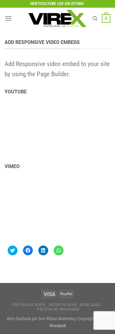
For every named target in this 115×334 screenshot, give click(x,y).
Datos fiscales (63, 305)
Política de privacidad (58, 309)
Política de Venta (28, 305)
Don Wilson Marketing (56, 318)
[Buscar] (95, 18)
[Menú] (8, 18)
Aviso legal (90, 305)
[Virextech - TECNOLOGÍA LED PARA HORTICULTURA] (58, 18)
